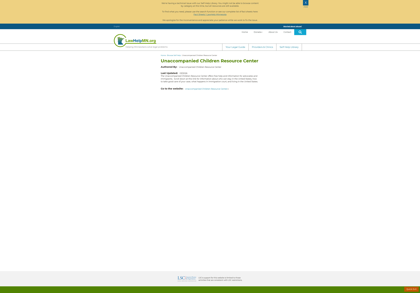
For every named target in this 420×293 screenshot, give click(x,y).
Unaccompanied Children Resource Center (206, 89)
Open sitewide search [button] (300, 32)
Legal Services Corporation (187, 278)
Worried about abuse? (292, 26)
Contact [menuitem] (287, 32)
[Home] (135, 40)
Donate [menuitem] (257, 32)
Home (163, 55)
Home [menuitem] (245, 32)
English (117, 26)
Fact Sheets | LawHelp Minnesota (210, 14)
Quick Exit (411, 289)
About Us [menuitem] (273, 32)
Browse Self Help (174, 55)
